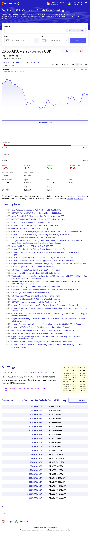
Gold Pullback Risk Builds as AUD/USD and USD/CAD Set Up (36, 210)
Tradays (8, 522)
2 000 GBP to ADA (34, 486)
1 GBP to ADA (36, 454)
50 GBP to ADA (36, 470)
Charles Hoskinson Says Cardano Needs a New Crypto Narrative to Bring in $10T (45, 289)
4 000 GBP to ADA (34, 490)
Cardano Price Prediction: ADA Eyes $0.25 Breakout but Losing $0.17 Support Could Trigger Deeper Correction (49, 314)
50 (73, 31)
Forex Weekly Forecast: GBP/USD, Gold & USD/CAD (32, 246)
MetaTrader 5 (10, 65)
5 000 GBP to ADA (34, 494)
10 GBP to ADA (36, 462)
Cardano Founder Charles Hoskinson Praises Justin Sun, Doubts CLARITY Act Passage (47, 324)
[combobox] (18, 40)
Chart (16, 372)
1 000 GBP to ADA (34, 482)
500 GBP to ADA (35, 478)
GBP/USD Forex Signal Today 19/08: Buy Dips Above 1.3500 (35, 286)
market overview (78, 196)
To (42, 36)
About (4, 510)
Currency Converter (29, 372)
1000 (81, 31)
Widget (18, 62)
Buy (67, 51)
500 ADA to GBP (35, 430)
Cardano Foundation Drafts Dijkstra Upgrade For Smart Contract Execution (42, 260)
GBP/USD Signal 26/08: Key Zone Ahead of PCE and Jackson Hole (38, 219)
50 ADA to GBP (36, 422)
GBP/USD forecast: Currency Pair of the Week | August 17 (35, 302)
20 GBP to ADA (36, 466)
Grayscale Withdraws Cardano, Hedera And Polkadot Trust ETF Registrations (43, 330)
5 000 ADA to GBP (34, 446)
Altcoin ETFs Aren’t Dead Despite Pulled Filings (30, 222)
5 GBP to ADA (36, 458)
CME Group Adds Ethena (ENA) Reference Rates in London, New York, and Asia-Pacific (47, 231)
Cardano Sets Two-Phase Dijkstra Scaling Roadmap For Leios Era (38, 249)
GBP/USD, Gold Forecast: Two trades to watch (30, 293)
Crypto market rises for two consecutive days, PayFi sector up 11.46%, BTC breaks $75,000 (48, 263)
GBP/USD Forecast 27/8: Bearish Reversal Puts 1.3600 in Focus (37, 213)
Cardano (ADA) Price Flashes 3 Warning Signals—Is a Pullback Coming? (40, 327)
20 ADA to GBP (36, 418)
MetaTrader (23, 522)
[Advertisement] (45, 131)
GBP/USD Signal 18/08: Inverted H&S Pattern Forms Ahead (35, 296)
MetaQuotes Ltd (52, 527)
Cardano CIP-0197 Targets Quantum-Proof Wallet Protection (36, 225)
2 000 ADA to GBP (34, 438)
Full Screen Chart (45, 122)
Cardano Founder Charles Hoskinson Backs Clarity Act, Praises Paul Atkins (42, 257)
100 (77, 31)
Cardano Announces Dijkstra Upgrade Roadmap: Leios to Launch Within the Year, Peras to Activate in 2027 (49, 309)
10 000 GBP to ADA (34, 498)
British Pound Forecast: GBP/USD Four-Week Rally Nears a (35, 299)
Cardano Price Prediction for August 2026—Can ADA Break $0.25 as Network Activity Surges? (46, 253)
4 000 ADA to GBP (34, 442)
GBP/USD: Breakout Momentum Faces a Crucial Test (33, 237)
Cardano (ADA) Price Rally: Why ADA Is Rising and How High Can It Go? (40, 234)
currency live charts (75, 198)
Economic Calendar (32, 62)
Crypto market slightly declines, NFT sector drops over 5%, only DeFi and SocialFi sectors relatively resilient (48, 320)
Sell (81, 51)
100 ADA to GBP (35, 426)
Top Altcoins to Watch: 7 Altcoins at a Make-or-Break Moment (37, 333)
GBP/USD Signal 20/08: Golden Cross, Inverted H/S (32, 267)
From (6, 36)
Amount (7, 26)
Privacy (4, 513)
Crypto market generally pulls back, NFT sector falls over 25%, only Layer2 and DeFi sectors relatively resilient (46, 337)
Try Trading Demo (78, 400)
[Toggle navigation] (86, 3)
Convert (78, 41)
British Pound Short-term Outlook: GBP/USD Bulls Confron (36, 273)
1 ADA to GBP (36, 406)
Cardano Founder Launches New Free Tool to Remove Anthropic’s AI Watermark (44, 305)
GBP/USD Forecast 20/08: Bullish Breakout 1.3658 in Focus (35, 270)
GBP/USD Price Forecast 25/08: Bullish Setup (29, 228)
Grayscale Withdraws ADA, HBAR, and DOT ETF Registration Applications (41, 341)
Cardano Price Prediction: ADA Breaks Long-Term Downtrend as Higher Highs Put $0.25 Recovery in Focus (48, 346)
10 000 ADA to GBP (34, 450)
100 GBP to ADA (35, 474)
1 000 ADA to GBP (34, 434)
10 (70, 31)
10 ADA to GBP (36, 414)
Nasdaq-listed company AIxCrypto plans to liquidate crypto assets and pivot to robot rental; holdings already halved (46, 282)
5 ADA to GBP (36, 410)
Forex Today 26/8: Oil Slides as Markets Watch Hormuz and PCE (37, 216)
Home (3, 507)
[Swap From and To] (36, 40)
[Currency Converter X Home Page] (10, 4)
